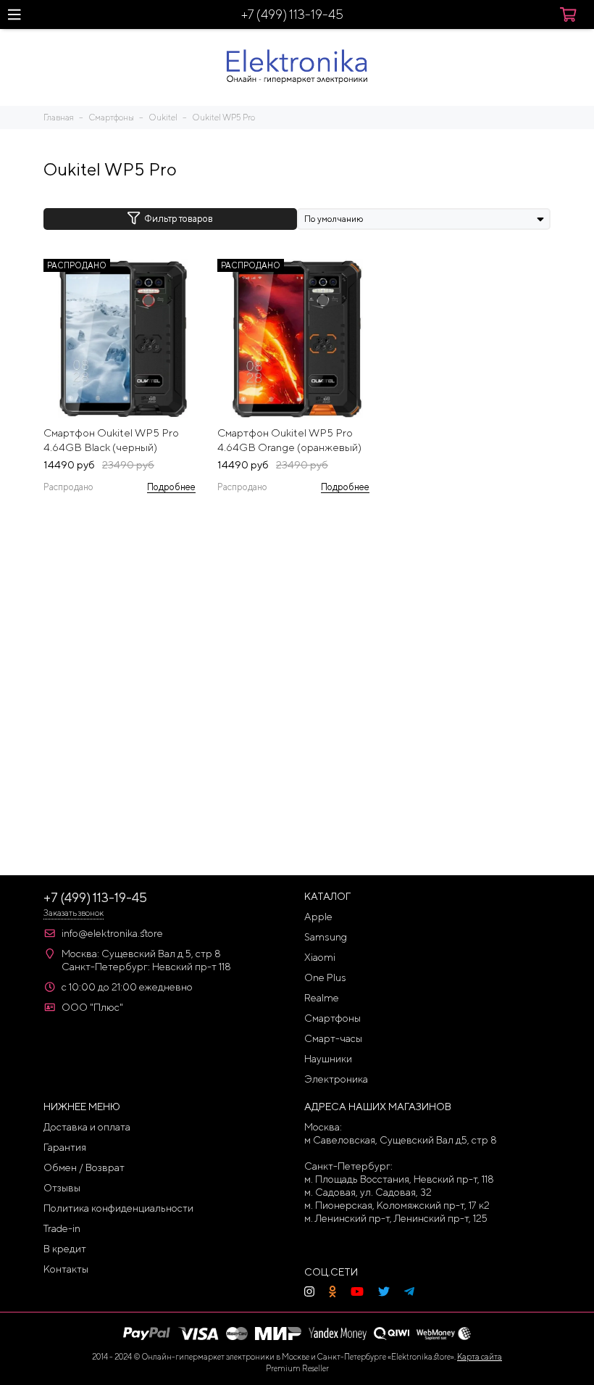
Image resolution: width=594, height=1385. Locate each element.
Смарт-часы (333, 1038)
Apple (318, 916)
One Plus (325, 977)
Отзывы (61, 1188)
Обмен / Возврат (84, 1167)
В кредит (64, 1248)
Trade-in (61, 1228)
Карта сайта (479, 1356)
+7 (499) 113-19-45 (292, 14)
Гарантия (64, 1147)
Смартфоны (332, 1018)
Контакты (65, 1269)
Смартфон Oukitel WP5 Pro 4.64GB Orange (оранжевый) (289, 439)
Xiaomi (319, 957)
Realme (321, 998)
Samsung (325, 937)
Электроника (336, 1079)
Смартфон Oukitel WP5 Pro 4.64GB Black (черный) (111, 439)
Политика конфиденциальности (118, 1208)
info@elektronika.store (112, 933)
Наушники (328, 1058)
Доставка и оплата (86, 1127)
